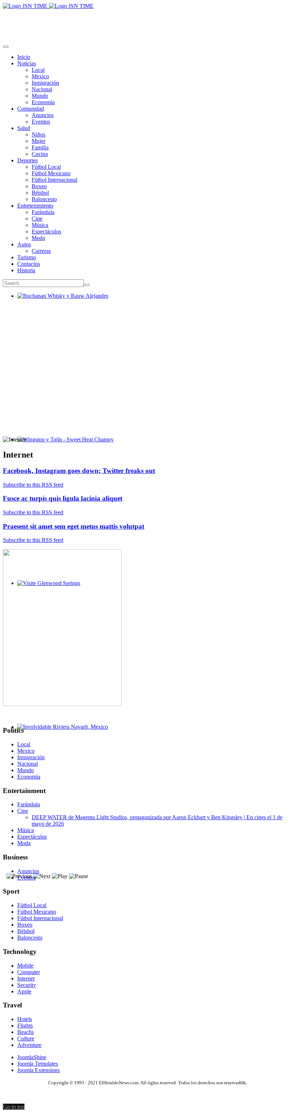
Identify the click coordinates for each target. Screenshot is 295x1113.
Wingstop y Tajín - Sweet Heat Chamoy (62, 446)
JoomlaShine (31, 1057)
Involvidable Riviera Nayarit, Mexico (59, 733)
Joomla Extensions (38, 1070)
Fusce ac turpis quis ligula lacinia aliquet (62, 498)
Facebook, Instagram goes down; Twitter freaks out (79, 470)
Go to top (13, 1107)
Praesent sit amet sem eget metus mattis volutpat (73, 526)
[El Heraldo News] (48, 6)
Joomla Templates (37, 1064)
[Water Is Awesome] (62, 704)
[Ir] (87, 285)
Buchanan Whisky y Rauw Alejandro (60, 302)
